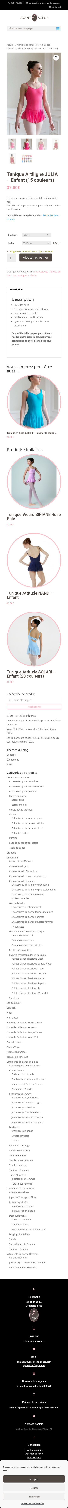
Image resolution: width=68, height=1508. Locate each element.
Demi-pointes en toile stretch (27, 945)
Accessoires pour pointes (22, 791)
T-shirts (16, 1140)
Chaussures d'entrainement (26, 906)
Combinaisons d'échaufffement (28, 1079)
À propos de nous (34, 1453)
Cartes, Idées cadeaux (20, 809)
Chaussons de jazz (19, 866)
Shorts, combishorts (19, 1150)
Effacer (56, 243)
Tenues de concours (17, 1056)
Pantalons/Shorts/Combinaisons (28, 1229)
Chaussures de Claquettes (23, 871)
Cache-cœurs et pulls (23, 1074)
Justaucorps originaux (23, 1210)
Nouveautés (18, 926)
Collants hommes (18, 1257)
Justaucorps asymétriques (25, 1097)
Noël (9, 1012)
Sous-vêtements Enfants (22, 1244)
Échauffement (16, 1070)
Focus (10, 764)
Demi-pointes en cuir (23, 935)
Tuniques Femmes (19, 1170)
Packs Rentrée (14, 1042)
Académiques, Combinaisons (24, 1065)
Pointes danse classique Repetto (29, 983)
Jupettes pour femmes (23, 1178)
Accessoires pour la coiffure (23, 781)
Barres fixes (18, 799)
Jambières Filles (20, 1224)
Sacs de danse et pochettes (23, 842)
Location (11, 1007)
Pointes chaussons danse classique (27, 954)
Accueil (10, 44)
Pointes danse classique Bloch (27, 958)
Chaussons (12, 857)
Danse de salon (17, 903)
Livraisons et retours (34, 1341)
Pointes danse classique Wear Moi (30, 993)
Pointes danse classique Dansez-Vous (31, 963)
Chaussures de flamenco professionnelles (34, 889)
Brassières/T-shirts (19, 1192)
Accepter (34, 1479)
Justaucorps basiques (23, 1206)
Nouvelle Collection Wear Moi (22, 1037)
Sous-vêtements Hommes (22, 1267)
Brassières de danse (22, 1130)
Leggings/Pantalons (19, 1234)
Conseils (11, 754)
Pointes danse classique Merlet (28, 978)
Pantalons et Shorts (22, 1088)
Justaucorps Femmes (20, 1093)
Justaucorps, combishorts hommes (27, 1262)
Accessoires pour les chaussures (26, 786)
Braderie (11, 852)
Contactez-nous (34, 1305)
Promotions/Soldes (17, 1051)
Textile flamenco (17, 1165)
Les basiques (41, 271)
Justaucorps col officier (24, 1107)
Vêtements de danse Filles (27, 44)
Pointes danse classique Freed (28, 968)
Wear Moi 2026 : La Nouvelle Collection (27, 729)
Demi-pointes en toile (23, 940)
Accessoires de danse (18, 777)
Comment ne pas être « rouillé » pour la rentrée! (32, 720)
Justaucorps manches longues (27, 1122)
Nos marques (34, 1457)
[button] (56, 58)
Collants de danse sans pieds (27, 828)
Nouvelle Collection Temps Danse (24, 1032)
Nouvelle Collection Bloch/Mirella (24, 1022)
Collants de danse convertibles (28, 823)
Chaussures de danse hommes (28, 916)
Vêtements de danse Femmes (22, 1061)
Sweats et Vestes (20, 1135)
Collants (13, 814)
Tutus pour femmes (22, 1183)
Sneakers (14, 998)
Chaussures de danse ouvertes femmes (32, 921)
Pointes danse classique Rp (26, 988)
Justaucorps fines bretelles (26, 1112)
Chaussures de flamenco (22, 881)
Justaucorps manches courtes (27, 1117)
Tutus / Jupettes (17, 1174)
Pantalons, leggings (19, 1145)
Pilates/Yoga (13, 1047)
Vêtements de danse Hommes (22, 1253)
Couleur (12, 234)
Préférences (34, 1496)
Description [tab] (16, 289)
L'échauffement (17, 1215)
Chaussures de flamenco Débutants (30, 884)
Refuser (34, 1487)
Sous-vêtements (17, 1155)
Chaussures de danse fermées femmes (32, 911)
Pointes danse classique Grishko (29, 973)
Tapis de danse (17, 847)
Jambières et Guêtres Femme (27, 1084)
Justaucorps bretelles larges (26, 1102)
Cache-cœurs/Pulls (21, 1219)
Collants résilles (20, 833)
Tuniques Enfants (27, 275)
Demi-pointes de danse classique (26, 931)
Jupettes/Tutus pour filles (22, 1197)
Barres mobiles (20, 804)
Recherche (34, 706)
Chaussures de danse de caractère (27, 876)
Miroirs (13, 837)
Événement (13, 759)
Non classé (12, 1017)
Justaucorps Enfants (19, 1202)
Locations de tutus (34, 1450)
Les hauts (14, 1127)
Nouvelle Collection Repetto (21, 1027)
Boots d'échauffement (20, 861)
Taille (11, 243)
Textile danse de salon (21, 1160)
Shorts (12, 1239)
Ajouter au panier (35, 257)
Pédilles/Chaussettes (20, 950)
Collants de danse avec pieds (27, 818)
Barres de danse (18, 795)
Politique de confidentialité (32, 1503)
